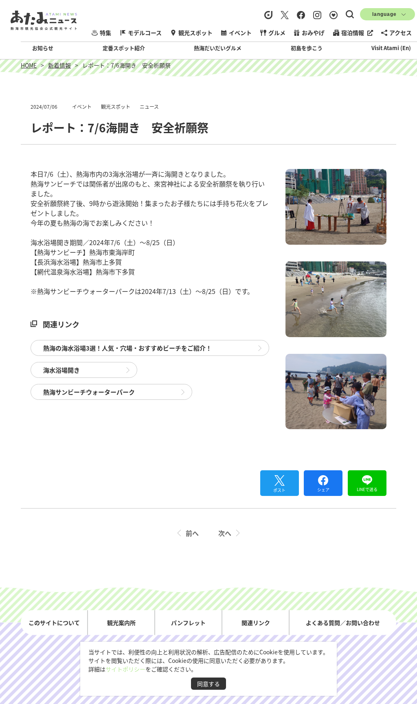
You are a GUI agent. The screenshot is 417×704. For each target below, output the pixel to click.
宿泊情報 (352, 33)
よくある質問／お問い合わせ (343, 622)
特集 (105, 33)
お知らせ (42, 48)
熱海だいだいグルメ (217, 48)
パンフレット (188, 622)
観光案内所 (121, 622)
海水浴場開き (61, 370)
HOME (29, 65)
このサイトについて (54, 622)
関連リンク (255, 622)
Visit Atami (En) (391, 48)
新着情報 (59, 65)
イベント (240, 33)
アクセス (400, 33)
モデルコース (145, 33)
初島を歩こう (307, 48)
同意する (208, 684)
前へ (192, 533)
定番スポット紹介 (124, 48)
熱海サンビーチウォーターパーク (89, 392)
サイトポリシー (125, 669)
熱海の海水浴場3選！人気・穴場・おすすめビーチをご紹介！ (127, 348)
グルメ (276, 33)
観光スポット (195, 33)
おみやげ (313, 33)
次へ (224, 533)
